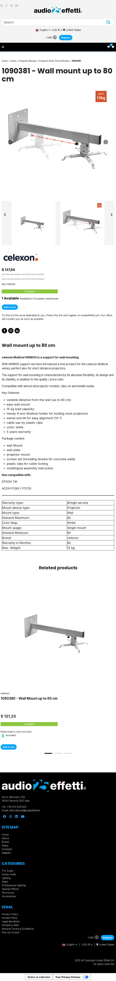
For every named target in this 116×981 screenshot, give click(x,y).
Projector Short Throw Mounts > (55, 61)
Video (5, 881)
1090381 (76, 61)
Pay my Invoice (10, 932)
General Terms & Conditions (18, 928)
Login (49, 37)
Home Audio (9, 874)
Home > (6, 61)
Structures (8, 892)
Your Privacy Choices (67, 977)
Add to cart (10, 307)
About (5, 838)
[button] (48, 753)
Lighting (6, 878)
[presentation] (4, 214)
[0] (109, 46)
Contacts (7, 849)
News (5, 845)
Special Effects (10, 888)
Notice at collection (39, 977)
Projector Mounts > (29, 61)
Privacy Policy (10, 914)
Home (5, 834)
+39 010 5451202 (16, 806)
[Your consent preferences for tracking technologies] (3, 736)
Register (65, 37)
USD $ (56, 29)
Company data (10, 925)
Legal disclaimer (11, 921)
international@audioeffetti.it (24, 810)
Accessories (9, 896)
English (43, 29)
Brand (5, 841)
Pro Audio (7, 870)
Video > (14, 61)
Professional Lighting (14, 885)
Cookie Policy (9, 917)
